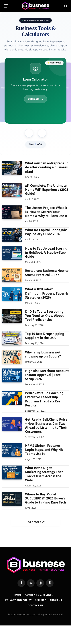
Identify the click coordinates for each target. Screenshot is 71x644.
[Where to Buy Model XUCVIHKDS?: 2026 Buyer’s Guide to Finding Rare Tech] (12, 499)
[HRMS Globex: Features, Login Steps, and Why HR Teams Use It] (12, 450)
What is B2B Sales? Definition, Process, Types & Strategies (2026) (46, 293)
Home (18, 594)
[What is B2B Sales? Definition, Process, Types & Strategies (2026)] (12, 294)
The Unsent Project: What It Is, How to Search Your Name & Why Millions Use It (46, 212)
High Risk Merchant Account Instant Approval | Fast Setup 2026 (47, 375)
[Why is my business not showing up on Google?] (12, 357)
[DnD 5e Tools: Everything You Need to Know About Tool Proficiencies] (12, 316)
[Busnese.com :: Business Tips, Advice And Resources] (35, 6)
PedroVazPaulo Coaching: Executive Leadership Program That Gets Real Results (44, 399)
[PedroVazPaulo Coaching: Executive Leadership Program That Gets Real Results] (12, 398)
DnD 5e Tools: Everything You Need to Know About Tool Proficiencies (44, 315)
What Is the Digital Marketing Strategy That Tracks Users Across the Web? (44, 474)
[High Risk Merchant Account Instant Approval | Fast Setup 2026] (12, 375)
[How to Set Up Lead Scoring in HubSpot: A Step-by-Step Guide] (12, 253)
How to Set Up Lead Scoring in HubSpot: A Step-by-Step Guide (46, 252)
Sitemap (40, 600)
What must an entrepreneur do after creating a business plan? (46, 167)
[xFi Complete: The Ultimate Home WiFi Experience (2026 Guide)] (12, 190)
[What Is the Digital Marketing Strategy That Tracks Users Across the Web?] (12, 472)
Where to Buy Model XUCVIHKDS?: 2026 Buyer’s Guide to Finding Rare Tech (45, 498)
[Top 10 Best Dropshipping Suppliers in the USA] (12, 338)
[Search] (65, 6)
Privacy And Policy (18, 600)
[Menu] (6, 6)
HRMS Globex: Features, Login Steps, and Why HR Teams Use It (44, 450)
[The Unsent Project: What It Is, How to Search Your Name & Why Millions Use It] (12, 212)
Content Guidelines (39, 594)
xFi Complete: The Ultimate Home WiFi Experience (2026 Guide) (46, 189)
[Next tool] (42, 133)
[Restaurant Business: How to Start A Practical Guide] (12, 275)
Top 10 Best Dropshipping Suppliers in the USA (44, 336)
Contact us (35, 605)
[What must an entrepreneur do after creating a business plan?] (12, 168)
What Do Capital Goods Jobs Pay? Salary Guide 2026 (46, 232)
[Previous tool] (29, 133)
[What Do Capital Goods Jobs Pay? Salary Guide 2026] (12, 235)
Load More (34, 522)
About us (56, 600)
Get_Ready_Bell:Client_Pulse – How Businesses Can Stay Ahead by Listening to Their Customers (46, 425)
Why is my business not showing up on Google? (43, 354)
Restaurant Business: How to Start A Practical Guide (47, 273)
